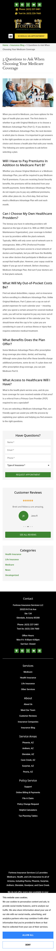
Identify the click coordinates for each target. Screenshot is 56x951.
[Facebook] (22, 5)
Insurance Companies (28, 722)
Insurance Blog (17, 45)
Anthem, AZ (28, 748)
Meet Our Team (28, 710)
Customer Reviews (28, 716)
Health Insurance (28, 677)
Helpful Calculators (28, 810)
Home (5, 45)
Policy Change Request (28, 804)
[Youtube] (34, 5)
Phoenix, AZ (28, 742)
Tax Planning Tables (28, 816)
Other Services (28, 689)
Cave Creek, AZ (28, 760)
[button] (10, 36)
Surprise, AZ (28, 766)
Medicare (28, 672)
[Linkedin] (39, 5)
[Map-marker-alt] (16, 5)
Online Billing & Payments (28, 792)
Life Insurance (28, 683)
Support (28, 786)
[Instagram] (28, 5)
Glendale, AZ (28, 754)
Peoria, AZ (28, 772)
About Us (28, 704)
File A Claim (28, 798)
